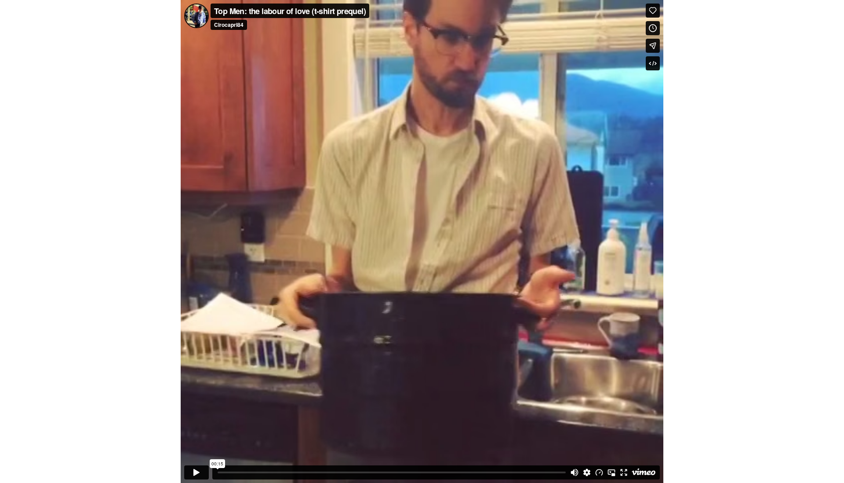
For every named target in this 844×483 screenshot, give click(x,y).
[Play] (196, 472)
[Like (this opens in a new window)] (653, 11)
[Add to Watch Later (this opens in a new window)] (653, 28)
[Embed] (653, 63)
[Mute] (574, 472)
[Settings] (587, 472)
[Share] (653, 46)
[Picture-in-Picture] (611, 472)
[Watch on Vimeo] (643, 472)
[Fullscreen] (623, 472)
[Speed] (599, 472)
